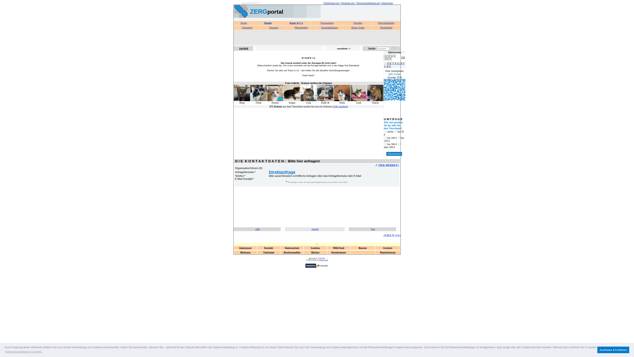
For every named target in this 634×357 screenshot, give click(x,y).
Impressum (387, 3)
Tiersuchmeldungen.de (368, 3)
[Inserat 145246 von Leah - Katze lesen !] (358, 100)
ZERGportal (323, 260)
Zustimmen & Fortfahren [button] (613, 350)
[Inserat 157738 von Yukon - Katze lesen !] (375, 100)
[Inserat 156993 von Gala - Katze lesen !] (308, 100)
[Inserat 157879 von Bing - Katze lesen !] (242, 100)
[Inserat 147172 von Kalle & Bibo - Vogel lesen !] (325, 100)
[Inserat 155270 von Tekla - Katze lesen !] (342, 100)
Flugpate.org (347, 3)
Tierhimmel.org (331, 3)
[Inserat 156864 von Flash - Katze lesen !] (258, 100)
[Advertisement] (317, 37)
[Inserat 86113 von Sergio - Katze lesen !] (292, 100)
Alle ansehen (340, 106)
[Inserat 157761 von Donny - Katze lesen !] (275, 100)
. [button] (23, 351)
